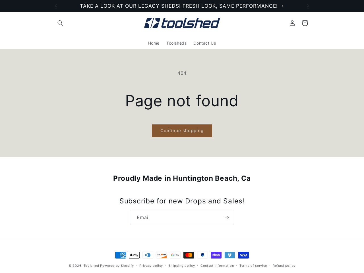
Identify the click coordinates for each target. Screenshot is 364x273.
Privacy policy (151, 265)
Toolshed (91, 266)
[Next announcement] (308, 6)
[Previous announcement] (56, 6)
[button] (60, 23)
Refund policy (284, 265)
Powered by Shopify (117, 266)
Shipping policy (182, 265)
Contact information (217, 265)
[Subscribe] (226, 217)
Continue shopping (182, 130)
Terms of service (253, 265)
